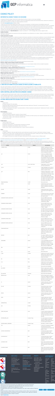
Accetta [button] (41, 389)
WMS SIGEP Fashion (38, 360)
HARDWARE (36, 371)
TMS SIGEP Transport (38, 363)
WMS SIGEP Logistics (38, 359)
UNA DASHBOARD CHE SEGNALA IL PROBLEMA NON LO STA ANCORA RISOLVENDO (53, 375)
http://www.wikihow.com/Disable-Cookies (34, 139)
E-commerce (37, 362)
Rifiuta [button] (45, 389)
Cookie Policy (6, 394)
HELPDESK (25, 368)
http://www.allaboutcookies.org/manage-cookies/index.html (12, 139)
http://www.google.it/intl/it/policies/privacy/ (25, 83)
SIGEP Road (37, 364)
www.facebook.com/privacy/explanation (27, 71)
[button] (44, 4)
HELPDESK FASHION (26, 369)
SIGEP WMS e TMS (37, 358)
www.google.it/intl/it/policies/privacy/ (27, 76)
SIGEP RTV (37, 366)
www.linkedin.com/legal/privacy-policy (27, 66)
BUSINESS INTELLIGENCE (39, 367)
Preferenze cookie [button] (51, 389)
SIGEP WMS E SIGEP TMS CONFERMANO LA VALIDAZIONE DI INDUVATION (47, 363)
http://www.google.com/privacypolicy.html (8, 60)
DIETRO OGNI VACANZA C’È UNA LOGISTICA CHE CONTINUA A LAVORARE (53, 363)
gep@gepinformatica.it (15, 364)
